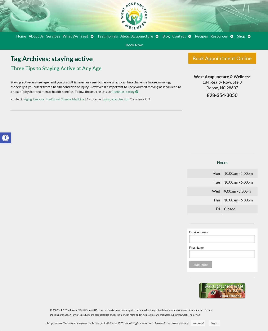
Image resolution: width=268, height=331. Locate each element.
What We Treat (75, 36)
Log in (214, 323)
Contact (179, 36)
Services (53, 36)
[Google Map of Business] (222, 124)
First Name (196, 247)
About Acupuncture (136, 36)
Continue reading (123, 91)
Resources (219, 36)
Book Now (134, 45)
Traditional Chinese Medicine (65, 99)
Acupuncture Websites (60, 323)
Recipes (201, 36)
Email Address (198, 232)
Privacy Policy (179, 323)
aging (106, 99)
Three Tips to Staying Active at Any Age (56, 68)
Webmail (198, 323)
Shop (241, 36)
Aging (28, 99)
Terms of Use (162, 323)
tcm (126, 99)
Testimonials (107, 36)
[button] (5, 137)
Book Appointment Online (222, 58)
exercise (117, 99)
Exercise (38, 99)
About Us (36, 36)
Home (21, 36)
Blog (166, 36)
